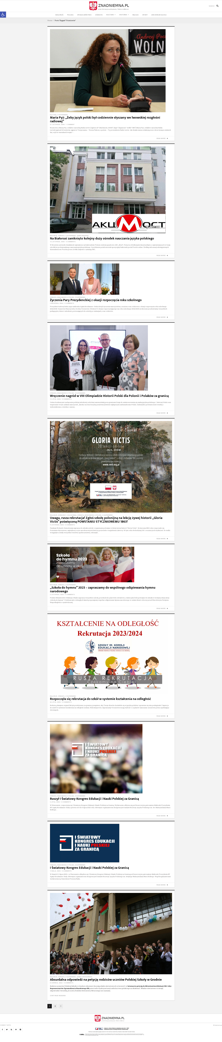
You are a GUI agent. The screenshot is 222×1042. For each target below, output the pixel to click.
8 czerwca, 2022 (56, 983)
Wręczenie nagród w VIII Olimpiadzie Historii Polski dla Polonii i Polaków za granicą (109, 396)
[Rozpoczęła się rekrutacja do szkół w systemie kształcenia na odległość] (111, 655)
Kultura (53, 115)
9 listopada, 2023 (56, 525)
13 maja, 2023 (55, 871)
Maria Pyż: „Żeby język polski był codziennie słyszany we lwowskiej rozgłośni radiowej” (105, 119)
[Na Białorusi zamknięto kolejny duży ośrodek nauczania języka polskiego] (111, 189)
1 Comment (70, 124)
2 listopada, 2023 (56, 594)
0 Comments (71, 241)
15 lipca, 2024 (55, 399)
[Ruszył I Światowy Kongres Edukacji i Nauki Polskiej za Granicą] (111, 758)
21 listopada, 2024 (57, 124)
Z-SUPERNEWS (62, 115)
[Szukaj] (216, 6)
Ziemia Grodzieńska (84, 977)
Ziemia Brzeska (83, 235)
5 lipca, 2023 (55, 802)
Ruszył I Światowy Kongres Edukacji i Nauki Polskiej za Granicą (94, 798)
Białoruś (53, 235)
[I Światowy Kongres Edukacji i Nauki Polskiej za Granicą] (111, 843)
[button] (3, 15)
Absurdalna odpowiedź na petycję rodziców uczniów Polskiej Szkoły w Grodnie (106, 979)
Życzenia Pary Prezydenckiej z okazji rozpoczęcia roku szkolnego (96, 300)
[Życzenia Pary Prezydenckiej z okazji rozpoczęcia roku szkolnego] (111, 279)
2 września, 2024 (56, 303)
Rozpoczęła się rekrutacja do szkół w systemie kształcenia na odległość (100, 699)
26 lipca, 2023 (55, 702)
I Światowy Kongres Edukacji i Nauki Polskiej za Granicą (89, 867)
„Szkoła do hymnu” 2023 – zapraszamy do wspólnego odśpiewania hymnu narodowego (102, 589)
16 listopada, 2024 (57, 241)
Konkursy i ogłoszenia (67, 515)
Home (49, 20)
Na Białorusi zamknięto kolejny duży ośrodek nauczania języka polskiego (102, 238)
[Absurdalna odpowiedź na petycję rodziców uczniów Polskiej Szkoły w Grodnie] (111, 933)
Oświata (61, 235)
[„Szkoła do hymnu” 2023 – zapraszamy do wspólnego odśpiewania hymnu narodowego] (111, 564)
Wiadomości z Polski (65, 297)
